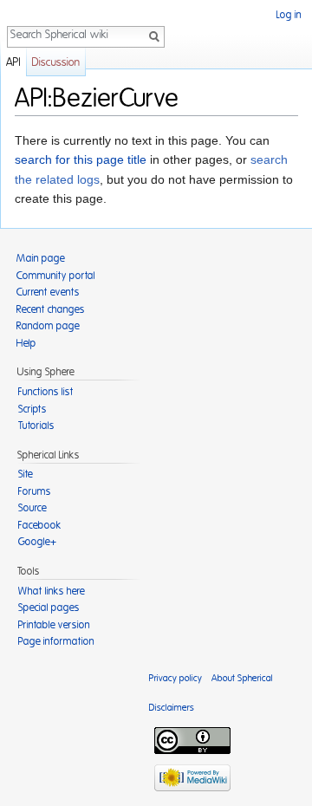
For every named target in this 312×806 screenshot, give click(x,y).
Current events (48, 292)
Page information (56, 641)
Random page (48, 326)
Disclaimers (171, 707)
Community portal (55, 275)
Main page (40, 258)
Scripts (32, 409)
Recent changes (50, 309)
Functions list (46, 392)
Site (25, 474)
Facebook (40, 525)
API (13, 62)
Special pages (49, 607)
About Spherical (242, 678)
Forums (34, 491)
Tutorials (36, 425)
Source (32, 508)
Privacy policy (175, 678)
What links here (51, 591)
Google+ (37, 541)
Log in (289, 15)
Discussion (56, 62)
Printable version (54, 625)
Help (26, 343)
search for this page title (80, 159)
